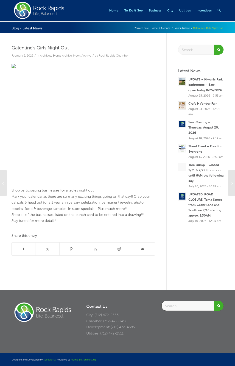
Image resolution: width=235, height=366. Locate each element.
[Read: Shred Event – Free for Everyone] (182, 148)
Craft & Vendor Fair (202, 103)
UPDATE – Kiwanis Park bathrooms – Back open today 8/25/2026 (205, 84)
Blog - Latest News (26, 28)
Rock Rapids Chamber (114, 55)
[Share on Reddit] (119, 249)
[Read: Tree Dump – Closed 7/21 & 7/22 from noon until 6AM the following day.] (182, 167)
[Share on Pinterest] (71, 249)
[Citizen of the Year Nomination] (231, 183)
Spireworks (49, 359)
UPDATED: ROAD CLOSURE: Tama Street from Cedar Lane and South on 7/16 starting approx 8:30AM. (205, 205)
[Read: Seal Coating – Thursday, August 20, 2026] (182, 124)
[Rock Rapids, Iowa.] (38, 10)
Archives (45, 55)
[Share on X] (47, 249)
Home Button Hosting (83, 359)
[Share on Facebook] (24, 249)
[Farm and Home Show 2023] (3, 183)
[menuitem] (113, 10)
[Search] (219, 10)
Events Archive (62, 55)
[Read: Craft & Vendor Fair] (182, 105)
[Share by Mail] (143, 249)
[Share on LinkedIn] (95, 249)
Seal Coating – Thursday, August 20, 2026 (203, 127)
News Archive (82, 55)
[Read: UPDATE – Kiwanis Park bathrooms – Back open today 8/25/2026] (182, 81)
